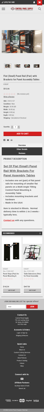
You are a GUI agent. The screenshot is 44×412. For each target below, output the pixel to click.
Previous (3, 41)
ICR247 (5, 269)
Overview (22, 145)
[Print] (11, 140)
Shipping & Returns (22, 335)
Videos (22, 363)
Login (18, 333)
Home (22, 347)
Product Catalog (22, 360)
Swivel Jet (22, 388)
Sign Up (24, 333)
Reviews (22, 153)
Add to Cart (11, 290)
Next (40, 41)
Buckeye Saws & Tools (22, 386)
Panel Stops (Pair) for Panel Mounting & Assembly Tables (11, 276)
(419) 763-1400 (9, 2)
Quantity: (7, 127)
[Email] (8, 140)
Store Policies (22, 358)
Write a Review (9, 97)
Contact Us (22, 355)
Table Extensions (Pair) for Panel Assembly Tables (32, 276)
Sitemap (24, 410)
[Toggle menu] (3, 8)
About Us (22, 350)
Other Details (22, 149)
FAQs (22, 366)
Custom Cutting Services (22, 352)
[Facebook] (4, 140)
